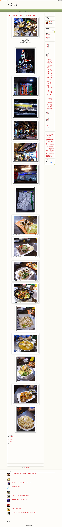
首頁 (9, 11)
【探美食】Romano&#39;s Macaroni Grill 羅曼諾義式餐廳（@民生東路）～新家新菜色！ (50, 144)
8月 (47, 112)
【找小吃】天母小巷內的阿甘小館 (16, 508)
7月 (47, 113)
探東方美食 (12, 436)
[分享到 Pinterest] (12, 435)
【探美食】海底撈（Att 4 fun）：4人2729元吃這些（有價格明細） (49, 79)
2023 (47, 47)
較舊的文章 (41, 465)
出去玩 (29, 11)
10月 (48, 56)
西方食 (19, 11)
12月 (48, 54)
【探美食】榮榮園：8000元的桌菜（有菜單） (49, 95)
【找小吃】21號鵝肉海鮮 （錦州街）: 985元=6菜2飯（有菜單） (49, 102)
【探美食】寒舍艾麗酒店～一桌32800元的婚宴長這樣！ (50, 149)
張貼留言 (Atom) (26, 467)
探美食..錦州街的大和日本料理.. (15, 486)
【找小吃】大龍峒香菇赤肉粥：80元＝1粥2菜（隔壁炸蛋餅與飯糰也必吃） (49, 98)
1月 (47, 120)
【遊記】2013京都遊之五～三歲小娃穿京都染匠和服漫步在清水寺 (50, 140)
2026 (47, 44)
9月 (47, 57)
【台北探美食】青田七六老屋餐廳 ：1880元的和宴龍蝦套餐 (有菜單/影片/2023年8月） (50, 151)
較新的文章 (10, 465)
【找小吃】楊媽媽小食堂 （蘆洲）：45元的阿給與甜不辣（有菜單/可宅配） (49, 105)
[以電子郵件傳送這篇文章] (9, 435)
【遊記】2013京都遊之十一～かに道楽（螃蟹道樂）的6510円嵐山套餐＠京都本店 (49, 156)
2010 (47, 127)
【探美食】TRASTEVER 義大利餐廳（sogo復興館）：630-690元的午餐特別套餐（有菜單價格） (49, 69)
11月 (48, 55)
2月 (47, 119)
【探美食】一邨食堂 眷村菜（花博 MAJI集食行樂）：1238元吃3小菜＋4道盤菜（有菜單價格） (49, 64)
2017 (47, 52)
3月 (47, 118)
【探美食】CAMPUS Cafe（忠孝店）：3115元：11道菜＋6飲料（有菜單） (49, 87)
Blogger (35, 525)
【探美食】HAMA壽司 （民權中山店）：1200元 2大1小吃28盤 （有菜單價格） (49, 60)
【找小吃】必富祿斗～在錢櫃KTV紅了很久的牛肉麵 (49, 137)
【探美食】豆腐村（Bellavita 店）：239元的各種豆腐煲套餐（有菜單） (49, 82)
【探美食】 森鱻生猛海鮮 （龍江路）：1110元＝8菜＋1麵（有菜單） (49, 109)
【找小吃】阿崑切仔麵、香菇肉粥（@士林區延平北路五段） (50, 146)
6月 (47, 114)
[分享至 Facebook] (11, 435)
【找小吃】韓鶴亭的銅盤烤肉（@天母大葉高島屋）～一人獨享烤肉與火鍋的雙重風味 (50, 135)
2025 (47, 45)
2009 (47, 128)
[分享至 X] (10, 435)
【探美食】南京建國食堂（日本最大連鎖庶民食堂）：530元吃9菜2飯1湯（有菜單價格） (49, 74)
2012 (47, 125)
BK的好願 (12, 4)
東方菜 (14, 11)
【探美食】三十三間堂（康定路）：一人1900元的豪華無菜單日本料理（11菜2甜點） (49, 92)
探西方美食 (47, 37)
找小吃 (24, 11)
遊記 (46, 38)
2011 (47, 126)
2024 (47, 46)
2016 (47, 53)
